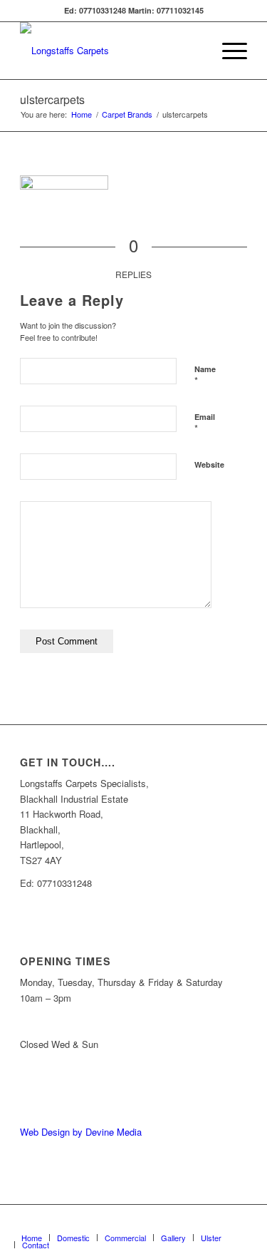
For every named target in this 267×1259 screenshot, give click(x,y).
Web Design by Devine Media (81, 1132)
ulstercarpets (52, 99)
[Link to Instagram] (236, 1222)
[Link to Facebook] (193, 1222)
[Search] (194, 50)
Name (205, 376)
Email (204, 423)
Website (209, 464)
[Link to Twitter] (215, 1222)
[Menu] (227, 50)
